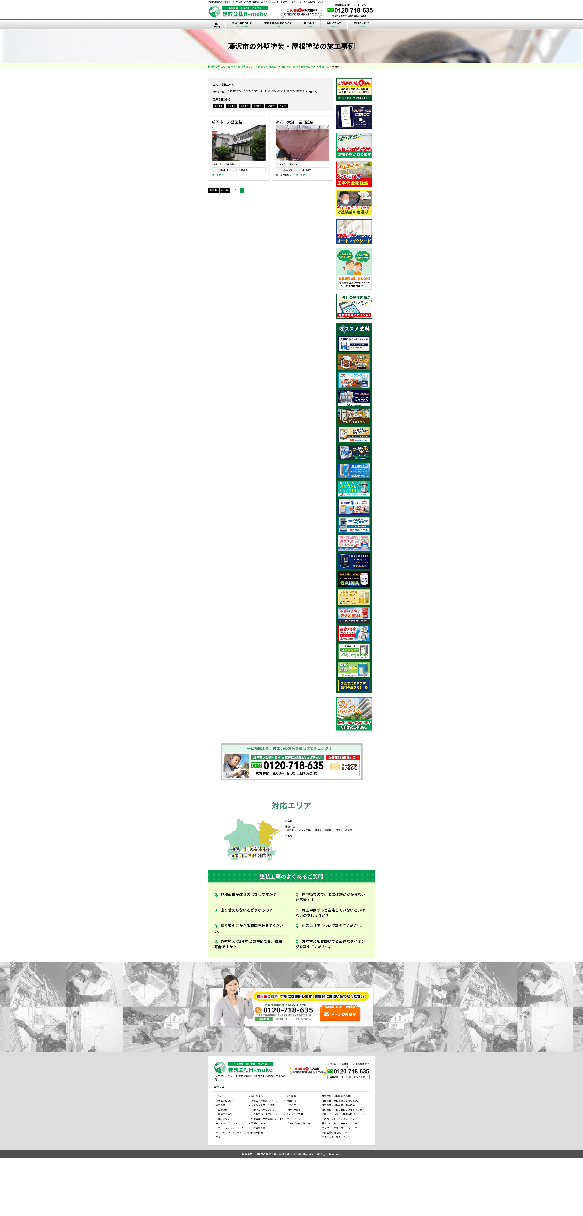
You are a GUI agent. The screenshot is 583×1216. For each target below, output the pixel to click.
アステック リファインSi (336, 1137)
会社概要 (291, 1096)
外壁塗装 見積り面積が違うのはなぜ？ (343, 1109)
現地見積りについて (264, 1109)
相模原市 (300, 90)
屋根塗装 (245, 106)
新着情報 (291, 1100)
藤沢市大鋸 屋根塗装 (295, 121)
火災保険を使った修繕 (263, 1105)
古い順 (225, 190)
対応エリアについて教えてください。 (333, 925)
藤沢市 (290, 90)
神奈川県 (231, 90)
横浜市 (246, 90)
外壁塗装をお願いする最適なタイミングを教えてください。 (330, 943)
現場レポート (258, 1123)
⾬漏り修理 (257, 1132)
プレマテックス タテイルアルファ (341, 1127)
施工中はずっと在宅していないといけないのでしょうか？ (330, 912)
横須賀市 (281, 90)
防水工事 (219, 106)
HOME (217, 24)
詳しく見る (217, 174)
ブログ (292, 1105)
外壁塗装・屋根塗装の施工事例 (267, 1118)
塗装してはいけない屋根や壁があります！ (344, 1114)
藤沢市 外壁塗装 (227, 121)
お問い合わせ (361, 24)
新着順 (213, 190)
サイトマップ (293, 1118)
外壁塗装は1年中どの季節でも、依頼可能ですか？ (248, 943)
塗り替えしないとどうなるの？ (247, 910)
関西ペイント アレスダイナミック (341, 1118)
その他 (308, 91)
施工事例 (309, 24)
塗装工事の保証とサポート (267, 1114)
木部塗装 (271, 106)
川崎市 (255, 90)
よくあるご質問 (294, 1114)
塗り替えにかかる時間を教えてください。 (249, 928)
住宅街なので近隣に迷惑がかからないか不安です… (330, 897)
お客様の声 (259, 1127)
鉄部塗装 (258, 106)
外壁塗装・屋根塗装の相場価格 (338, 1105)
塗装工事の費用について (278, 24)
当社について (333, 24)
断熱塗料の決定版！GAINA (336, 1132)
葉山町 (271, 90)
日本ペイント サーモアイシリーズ (340, 1123)
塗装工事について (242, 24)
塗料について (225, 1118)
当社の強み (257, 1096)
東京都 (216, 91)
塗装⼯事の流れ (226, 1114)
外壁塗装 (232, 106)
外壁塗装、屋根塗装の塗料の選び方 (341, 1100)
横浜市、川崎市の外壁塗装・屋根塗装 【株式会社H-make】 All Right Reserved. (293, 1154)
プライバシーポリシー (298, 1123)
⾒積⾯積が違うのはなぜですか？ (249, 894)
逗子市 (263, 90)
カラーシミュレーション (231, 1127)
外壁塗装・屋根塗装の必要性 (337, 1096)
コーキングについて (228, 1123)
